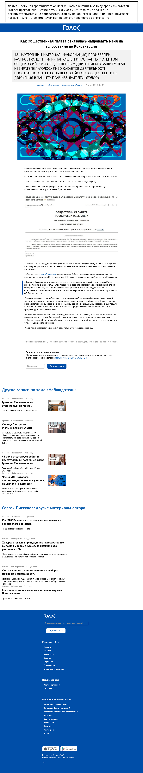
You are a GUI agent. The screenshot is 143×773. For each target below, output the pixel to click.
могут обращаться (47, 274)
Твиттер (48, 726)
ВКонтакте (49, 722)
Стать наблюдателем (54, 669)
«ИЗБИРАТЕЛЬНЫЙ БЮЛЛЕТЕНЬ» (72, 357)
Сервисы (47, 658)
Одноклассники (51, 719)
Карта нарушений (52, 685)
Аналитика (49, 654)
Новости (47, 647)
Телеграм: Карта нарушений (57, 708)
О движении (49, 665)
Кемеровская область (72, 85)
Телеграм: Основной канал (56, 704)
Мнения (47, 650)
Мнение (40, 85)
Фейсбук (48, 715)
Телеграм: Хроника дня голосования (61, 711)
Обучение (48, 661)
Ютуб (46, 733)
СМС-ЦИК (48, 688)
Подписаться (56, 366)
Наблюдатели (52, 85)
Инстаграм (49, 730)
